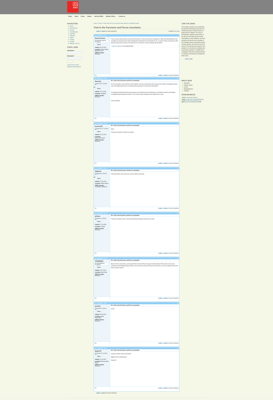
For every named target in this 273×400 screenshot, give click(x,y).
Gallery (89, 16)
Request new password (74, 66)
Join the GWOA (98, 16)
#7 (178, 348)
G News (72, 39)
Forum (83, 16)
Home (70, 16)
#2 (178, 123)
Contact (72, 41)
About (76, 16)
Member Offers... (111, 16)
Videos (72, 37)
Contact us (122, 16)
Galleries (72, 36)
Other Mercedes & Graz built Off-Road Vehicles (115, 23)
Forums (72, 30)
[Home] (73, 12)
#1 (178, 78)
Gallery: (184, 97)
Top (95, 75)
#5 (178, 258)
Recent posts (73, 28)
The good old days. (192, 97)
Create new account (73, 65)
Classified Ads (74, 32)
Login (97, 31)
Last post (176, 31)
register (103, 31)
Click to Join (189, 59)
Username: (71, 50)
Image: (184, 99)
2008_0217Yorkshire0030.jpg (194, 99)
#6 (178, 303)
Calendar (72, 34)
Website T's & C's (75, 43)
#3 (178, 168)
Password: (71, 56)
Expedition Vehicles (134, 23)
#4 (178, 213)
